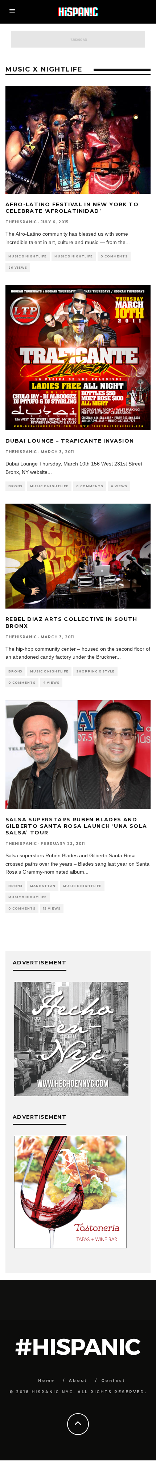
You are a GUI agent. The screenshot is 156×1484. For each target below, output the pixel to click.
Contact (113, 1380)
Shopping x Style (95, 671)
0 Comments (114, 256)
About (78, 1380)
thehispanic (21, 222)
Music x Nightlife (27, 256)
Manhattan (43, 886)
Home (46, 1380)
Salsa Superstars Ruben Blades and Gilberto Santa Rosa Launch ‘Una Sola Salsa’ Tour (76, 826)
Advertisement (39, 1117)
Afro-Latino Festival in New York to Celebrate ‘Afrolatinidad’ (72, 207)
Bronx (15, 486)
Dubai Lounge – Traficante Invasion (69, 441)
